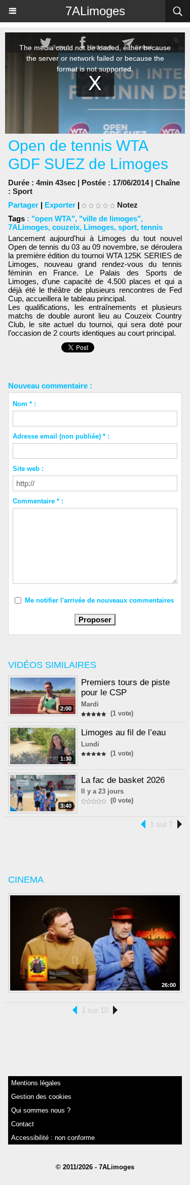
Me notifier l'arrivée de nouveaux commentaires (99, 600)
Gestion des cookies (41, 1096)
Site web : (28, 468)
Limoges (99, 227)
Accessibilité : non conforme (53, 1137)
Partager (23, 205)
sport (127, 227)
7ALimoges (95, 11)
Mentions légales (36, 1083)
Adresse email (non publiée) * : (61, 436)
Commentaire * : (38, 501)
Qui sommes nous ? (40, 1110)
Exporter (60, 205)
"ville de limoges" (110, 218)
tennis (152, 227)
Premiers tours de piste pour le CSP (125, 687)
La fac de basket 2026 (123, 780)
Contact (22, 1124)
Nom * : (24, 404)
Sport (22, 191)
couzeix (66, 227)
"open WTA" (53, 218)
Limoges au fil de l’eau (123, 732)
